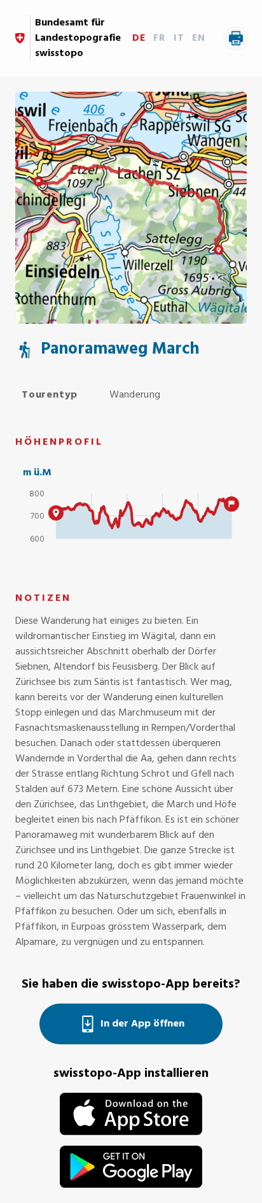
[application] (131, 522)
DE (139, 38)
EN (198, 38)
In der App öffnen (142, 1024)
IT (179, 38)
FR (159, 38)
